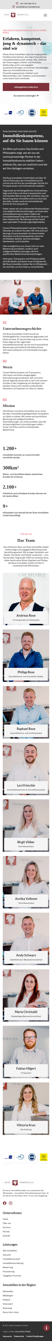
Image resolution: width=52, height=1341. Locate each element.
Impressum (7, 1336)
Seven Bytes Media (23, 1331)
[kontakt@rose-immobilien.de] (13, 6)
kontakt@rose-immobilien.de (28, 7)
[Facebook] (4, 1203)
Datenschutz (19, 1336)
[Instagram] (10, 1203)
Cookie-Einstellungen (35, 1336)
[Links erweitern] (46, 1327)
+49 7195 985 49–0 (28, 4)
